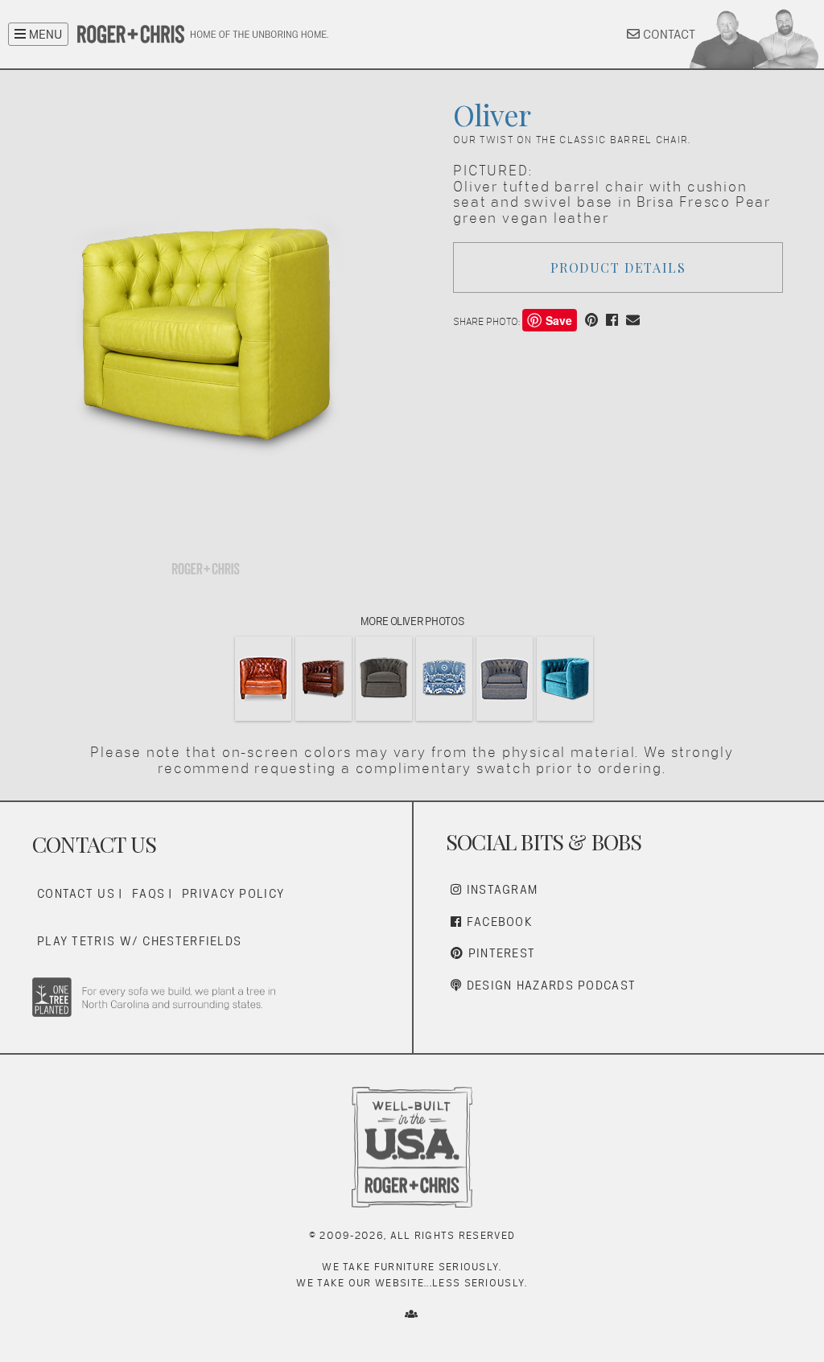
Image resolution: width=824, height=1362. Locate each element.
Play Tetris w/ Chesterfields (139, 941)
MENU (44, 34)
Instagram (500, 889)
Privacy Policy (233, 893)
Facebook (497, 921)
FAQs (148, 893)
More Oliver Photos (412, 621)
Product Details (618, 267)
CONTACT (667, 34)
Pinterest (499, 953)
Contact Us (76, 893)
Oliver (491, 114)
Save (559, 320)
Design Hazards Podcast (549, 985)
